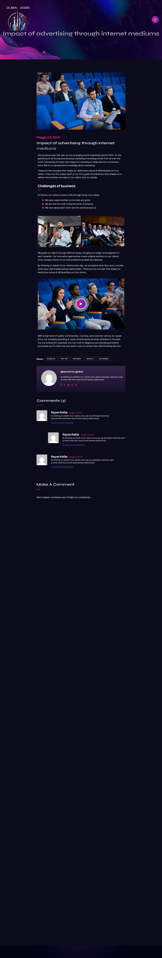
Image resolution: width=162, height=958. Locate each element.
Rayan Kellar (59, 412)
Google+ (90, 359)
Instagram (103, 359)
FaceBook (51, 359)
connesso (56, 497)
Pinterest (77, 359)
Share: (40, 359)
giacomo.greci (72, 371)
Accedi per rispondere (62, 423)
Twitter (64, 359)
